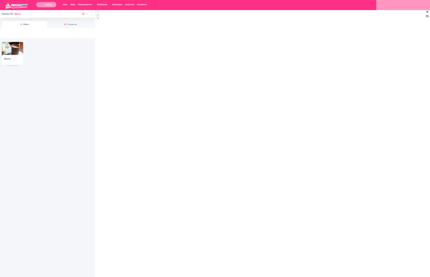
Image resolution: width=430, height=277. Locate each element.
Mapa (72, 4)
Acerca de (129, 4)
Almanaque (117, 4)
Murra (7, 58)
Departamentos (85, 4)
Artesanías (142, 4)
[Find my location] (427, 11)
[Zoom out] (98, 15)
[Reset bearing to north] (98, 18)
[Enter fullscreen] (427, 16)
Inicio (65, 4)
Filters (26, 24)
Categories (72, 24)
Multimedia (102, 4)
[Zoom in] (98, 11)
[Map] (262, 143)
